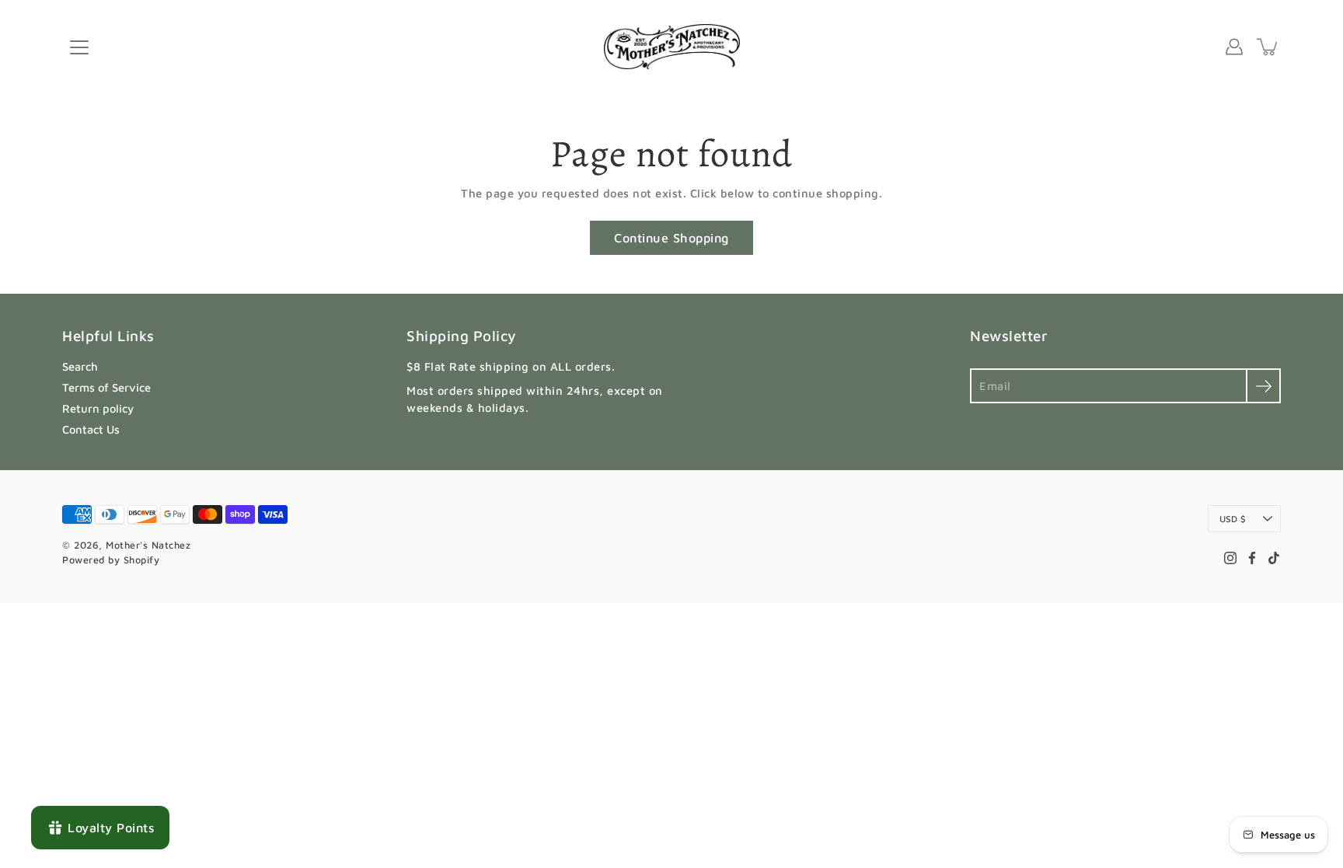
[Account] (1234, 46)
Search (80, 366)
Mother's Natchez (148, 545)
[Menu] (79, 47)
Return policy (98, 408)
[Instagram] (1230, 558)
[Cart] (1268, 46)
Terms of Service (106, 387)
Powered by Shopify (110, 560)
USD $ (1232, 519)
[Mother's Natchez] (672, 46)
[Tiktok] (1274, 558)
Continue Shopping (671, 237)
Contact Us (91, 429)
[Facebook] (1252, 558)
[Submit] (1263, 385)
